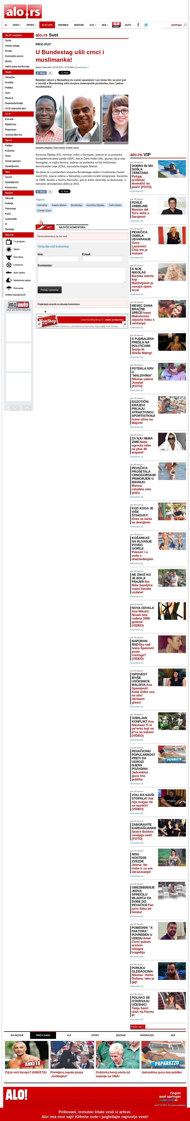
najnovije (17, 1035)
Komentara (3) (136, 596)
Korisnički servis (14, 56)
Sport (8, 140)
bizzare (79, 25)
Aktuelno (10, 77)
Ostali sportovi (13, 161)
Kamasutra (11, 187)
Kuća (8, 213)
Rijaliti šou (10, 124)
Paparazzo (10, 129)
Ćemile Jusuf (44, 210)
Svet (7, 93)
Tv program (19, 241)
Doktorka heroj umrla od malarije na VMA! (113, 1074)
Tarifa (8, 40)
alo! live (47, 25)
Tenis (8, 156)
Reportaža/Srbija (14, 103)
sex (104, 25)
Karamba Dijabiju (95, 205)
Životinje (9, 229)
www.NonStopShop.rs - (102, 320)
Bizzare (9, 98)
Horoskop (18, 257)
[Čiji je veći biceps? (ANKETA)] (27, 1055)
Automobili (11, 219)
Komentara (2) (136, 663)
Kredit (8, 51)
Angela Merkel (59, 205)
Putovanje (18, 288)
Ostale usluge (12, 45)
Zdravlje (9, 198)
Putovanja (10, 208)
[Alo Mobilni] (117, 25)
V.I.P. (92, 25)
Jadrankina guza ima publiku (161, 1072)
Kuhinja (9, 203)
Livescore (18, 265)
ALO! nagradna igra (15, 108)
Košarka (9, 150)
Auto (128, 25)
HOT (49, 227)
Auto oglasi (19, 272)
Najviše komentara (72, 227)
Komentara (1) (136, 457)
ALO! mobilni (13, 35)
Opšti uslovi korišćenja (17, 66)
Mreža (8, 61)
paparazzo (147, 1035)
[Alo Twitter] (145, 25)
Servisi (9, 234)
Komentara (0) (136, 191)
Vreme (16, 249)
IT (6, 224)
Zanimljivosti (12, 166)
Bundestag (76, 205)
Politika (9, 87)
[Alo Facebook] (137, 25)
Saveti (8, 177)
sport (31, 25)
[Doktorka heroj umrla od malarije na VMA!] (118, 1055)
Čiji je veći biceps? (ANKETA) (25, 1072)
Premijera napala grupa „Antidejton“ (66, 1074)
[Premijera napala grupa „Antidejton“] (72, 1055)
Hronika (9, 82)
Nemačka (42, 205)
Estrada (9, 119)
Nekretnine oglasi (22, 280)
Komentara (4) (136, 916)
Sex (7, 171)
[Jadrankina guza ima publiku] (163, 1055)
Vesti (8, 71)
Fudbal (8, 145)
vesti (16, 25)
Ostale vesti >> (137, 1027)
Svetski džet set (13, 134)
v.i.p (69, 1035)
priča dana (43, 1035)
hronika (63, 25)
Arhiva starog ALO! (15, 295)
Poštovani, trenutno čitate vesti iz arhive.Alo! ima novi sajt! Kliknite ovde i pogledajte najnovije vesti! (95, 1114)
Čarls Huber (115, 205)
